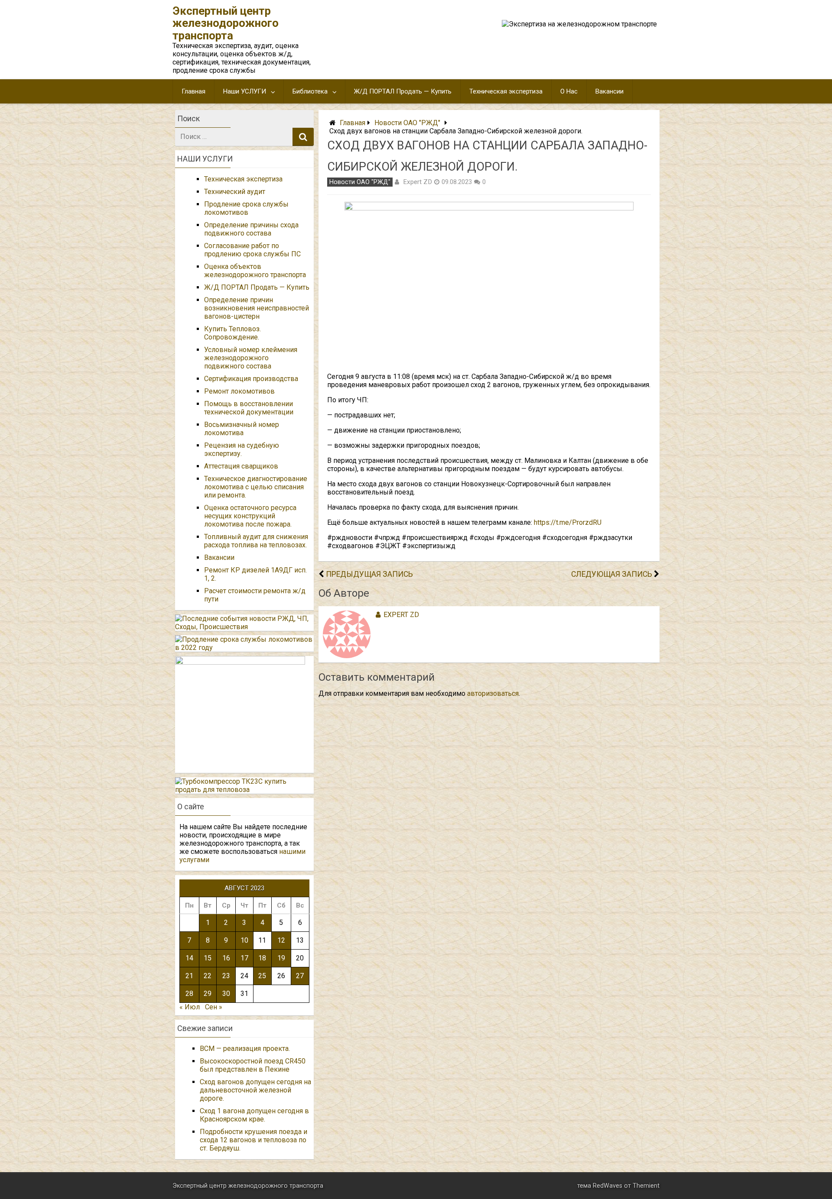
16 (226, 958)
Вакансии (609, 91)
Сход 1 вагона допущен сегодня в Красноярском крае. (254, 1115)
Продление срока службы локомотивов (246, 208)
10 (244, 940)
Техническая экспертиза (506, 91)
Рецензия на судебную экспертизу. (241, 449)
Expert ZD (417, 182)
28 (189, 993)
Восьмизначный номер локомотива (241, 428)
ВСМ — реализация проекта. (245, 1048)
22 (207, 976)
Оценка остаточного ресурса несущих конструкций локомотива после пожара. (250, 516)
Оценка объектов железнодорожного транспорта (255, 270)
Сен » (213, 1007)
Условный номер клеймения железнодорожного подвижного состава (250, 358)
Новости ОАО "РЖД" (407, 123)
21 (189, 976)
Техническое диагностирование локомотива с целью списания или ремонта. (255, 487)
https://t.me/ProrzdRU (567, 522)
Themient (646, 1185)
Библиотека (310, 91)
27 (300, 976)
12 (281, 940)
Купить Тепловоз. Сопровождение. (232, 333)
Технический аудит (234, 191)
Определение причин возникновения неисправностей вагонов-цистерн (256, 308)
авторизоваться (493, 693)
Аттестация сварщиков (241, 466)
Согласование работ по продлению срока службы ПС (252, 250)
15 (207, 958)
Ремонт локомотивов (239, 391)
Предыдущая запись (369, 574)
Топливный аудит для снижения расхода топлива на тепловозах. (256, 541)
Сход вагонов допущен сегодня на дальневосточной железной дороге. (255, 1090)
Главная (193, 91)
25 (262, 976)
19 (281, 958)
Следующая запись (611, 574)
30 (226, 993)
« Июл (189, 1007)
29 (207, 993)
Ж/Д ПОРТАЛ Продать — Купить (403, 91)
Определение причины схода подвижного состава (251, 229)
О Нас (569, 91)
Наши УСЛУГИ (244, 91)
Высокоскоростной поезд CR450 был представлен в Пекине (253, 1065)
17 (244, 958)
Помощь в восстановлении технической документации (248, 408)
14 (189, 958)
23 (226, 976)
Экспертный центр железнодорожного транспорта (225, 23)
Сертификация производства (251, 379)
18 (262, 958)
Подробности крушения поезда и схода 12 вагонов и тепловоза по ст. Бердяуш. (253, 1140)
